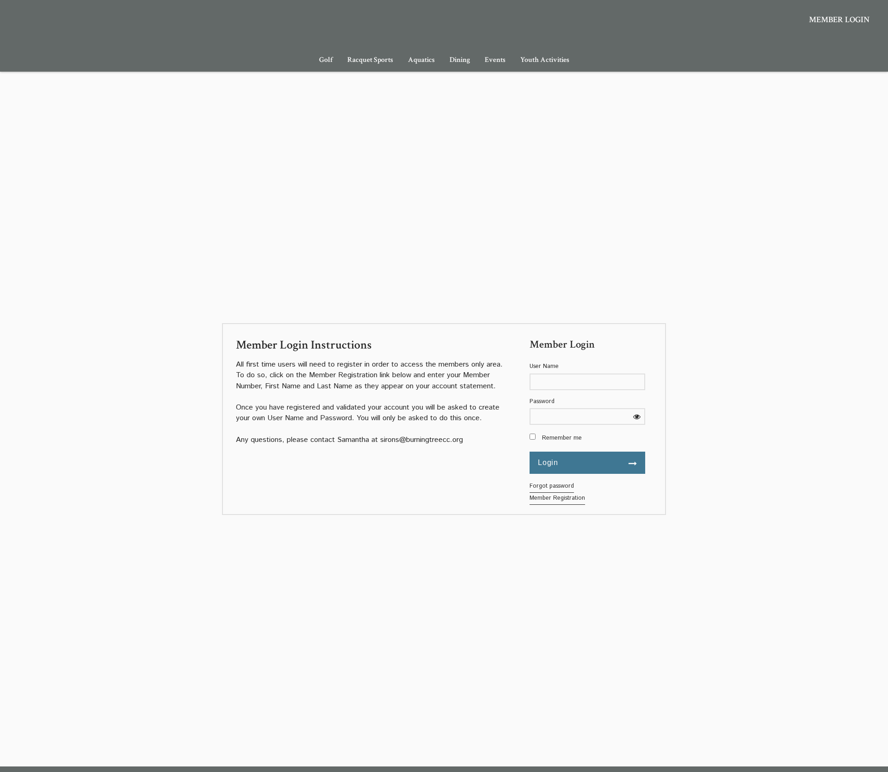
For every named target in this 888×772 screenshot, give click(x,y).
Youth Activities (544, 60)
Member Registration (557, 498)
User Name (544, 366)
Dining (460, 60)
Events (495, 60)
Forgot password (552, 486)
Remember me (562, 438)
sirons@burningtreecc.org (421, 440)
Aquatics (421, 60)
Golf (326, 60)
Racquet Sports (370, 60)
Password (542, 402)
